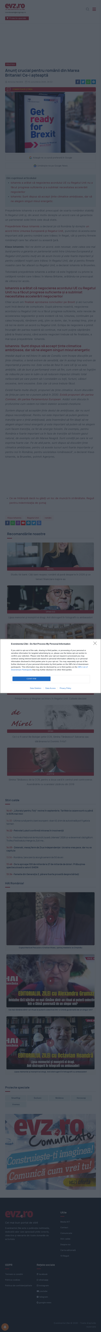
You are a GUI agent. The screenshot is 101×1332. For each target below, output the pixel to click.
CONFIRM (31, 679)
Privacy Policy (65, 688)
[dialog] (50, 666)
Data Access (50, 688)
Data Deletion (35, 688)
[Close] (95, 644)
